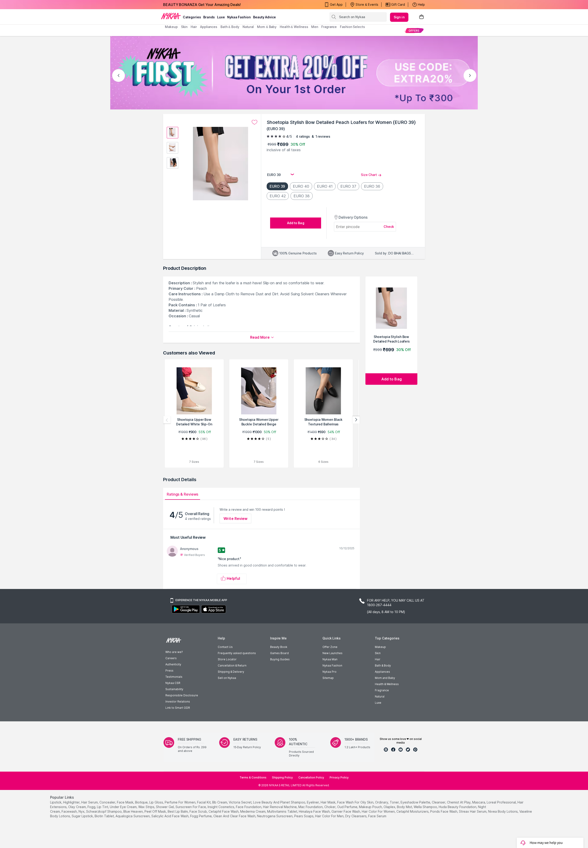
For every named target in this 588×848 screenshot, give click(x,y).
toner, (395, 802)
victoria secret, (240, 802)
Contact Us (225, 647)
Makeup (380, 647)
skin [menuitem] (184, 27)
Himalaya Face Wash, (315, 811)
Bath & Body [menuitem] (229, 27)
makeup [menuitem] (171, 27)
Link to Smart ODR (177, 707)
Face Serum (377, 816)
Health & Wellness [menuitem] (294, 27)
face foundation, (249, 807)
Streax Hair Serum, (473, 811)
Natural (379, 696)
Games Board (279, 653)
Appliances (382, 671)
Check (389, 227)
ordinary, (382, 802)
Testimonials (173, 676)
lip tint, (103, 807)
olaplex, (390, 807)
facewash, (70, 811)
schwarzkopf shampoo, (104, 811)
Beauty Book (278, 647)
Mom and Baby (385, 678)
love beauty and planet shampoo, (279, 802)
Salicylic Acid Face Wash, (170, 816)
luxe (221, 17)
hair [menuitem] (194, 27)
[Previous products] (167, 420)
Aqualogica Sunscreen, (133, 816)
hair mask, (328, 802)
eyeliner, (313, 802)
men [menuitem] (314, 27)
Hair (377, 659)
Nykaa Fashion (239, 17)
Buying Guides (280, 659)
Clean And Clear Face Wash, (234, 816)
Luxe (378, 702)
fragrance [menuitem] (329, 27)
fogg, (92, 807)
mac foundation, (310, 807)
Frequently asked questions (237, 653)
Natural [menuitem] (248, 27)
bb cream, (220, 802)
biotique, (141, 802)
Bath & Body (383, 665)
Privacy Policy (339, 777)
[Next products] (356, 420)
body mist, (405, 807)
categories (192, 17)
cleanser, (439, 802)
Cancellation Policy (311, 777)
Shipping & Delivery (231, 671)
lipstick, (56, 802)
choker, (330, 807)
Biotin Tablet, (105, 816)
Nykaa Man (329, 659)
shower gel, (165, 807)
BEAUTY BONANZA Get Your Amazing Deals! (202, 4)
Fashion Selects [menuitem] (352, 27)
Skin (378, 653)
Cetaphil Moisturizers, (412, 811)
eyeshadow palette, (416, 802)
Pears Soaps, (304, 816)
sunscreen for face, (191, 807)
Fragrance (382, 690)
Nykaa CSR (172, 683)
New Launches (332, 653)
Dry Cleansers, (356, 816)
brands (209, 17)
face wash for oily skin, (355, 802)
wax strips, (146, 807)
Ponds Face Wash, (444, 811)
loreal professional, (502, 802)
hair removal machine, (280, 807)
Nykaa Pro (329, 671)
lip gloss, (156, 802)
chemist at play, (459, 802)
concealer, (107, 802)
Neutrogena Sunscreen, (275, 816)
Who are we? (174, 652)
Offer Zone (329, 647)
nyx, (82, 811)
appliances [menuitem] (208, 27)
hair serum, (90, 802)
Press (169, 670)
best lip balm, (178, 811)
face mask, (125, 802)
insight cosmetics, (221, 807)
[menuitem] (414, 30)
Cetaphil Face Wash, (224, 811)
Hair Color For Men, (329, 816)
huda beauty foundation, (458, 807)
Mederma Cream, (253, 811)
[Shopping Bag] (421, 17)
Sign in (399, 17)
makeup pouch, (371, 807)
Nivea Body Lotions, (503, 811)
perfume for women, (180, 802)
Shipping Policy (282, 777)
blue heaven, (133, 811)
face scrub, (198, 811)
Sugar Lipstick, (83, 816)
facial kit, (204, 802)
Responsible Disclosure (181, 695)
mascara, (479, 802)
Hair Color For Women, (379, 811)
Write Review (235, 518)
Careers (171, 658)
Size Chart (369, 175)
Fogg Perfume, (201, 816)
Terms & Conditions (253, 777)
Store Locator (227, 659)
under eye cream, (123, 807)
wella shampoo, (426, 807)
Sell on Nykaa (227, 678)
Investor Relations (177, 701)
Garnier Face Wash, (346, 811)
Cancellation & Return (232, 665)
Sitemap (328, 678)
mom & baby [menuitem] (267, 27)
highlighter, (71, 802)
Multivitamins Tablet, (282, 811)
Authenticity (173, 664)
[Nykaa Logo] (171, 16)
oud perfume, (347, 807)
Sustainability (174, 689)
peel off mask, (155, 811)
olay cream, (77, 807)
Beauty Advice (264, 17)
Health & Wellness (387, 684)
